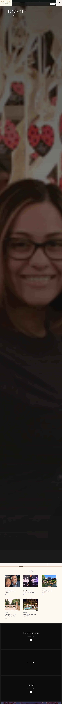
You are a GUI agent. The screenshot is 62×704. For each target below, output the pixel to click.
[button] (17, 4)
